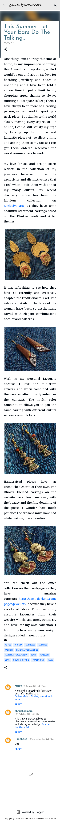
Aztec (8, 645)
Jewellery (44, 655)
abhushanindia (23, 711)
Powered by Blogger (32, 812)
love (7, 660)
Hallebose (21, 739)
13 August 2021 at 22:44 (34, 686)
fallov (18, 685)
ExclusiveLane (14, 206)
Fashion (9, 650)
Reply (18, 704)
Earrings (43, 645)
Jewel (33, 655)
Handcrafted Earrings (27, 650)
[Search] (55, 5)
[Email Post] (6, 641)
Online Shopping (21, 660)
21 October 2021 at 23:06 (27, 714)
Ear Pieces (30, 645)
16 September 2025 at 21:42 (41, 739)
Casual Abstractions (25, 5)
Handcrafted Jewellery (16, 655)
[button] (6, 49)
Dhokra (18, 645)
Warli (50, 660)
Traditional (38, 660)
